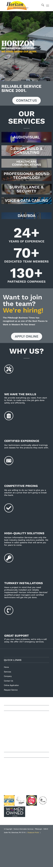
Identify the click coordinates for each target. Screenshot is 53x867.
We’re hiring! (23, 310)
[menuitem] (41, 5)
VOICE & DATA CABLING (26, 200)
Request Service (11, 689)
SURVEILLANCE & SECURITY (26, 189)
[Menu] (47, 5)
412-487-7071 (10, 771)
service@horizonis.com (15, 778)
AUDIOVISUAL (26, 137)
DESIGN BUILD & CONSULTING (26, 150)
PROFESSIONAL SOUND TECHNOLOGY (26, 175)
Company (8, 676)
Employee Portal (33, 832)
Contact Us (8, 680)
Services (7, 671)
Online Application (11, 685)
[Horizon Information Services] (22, 5)
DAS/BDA (26, 215)
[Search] (41, 5)
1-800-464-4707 (11, 775)
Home (6, 667)
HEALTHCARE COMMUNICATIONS (26, 163)
